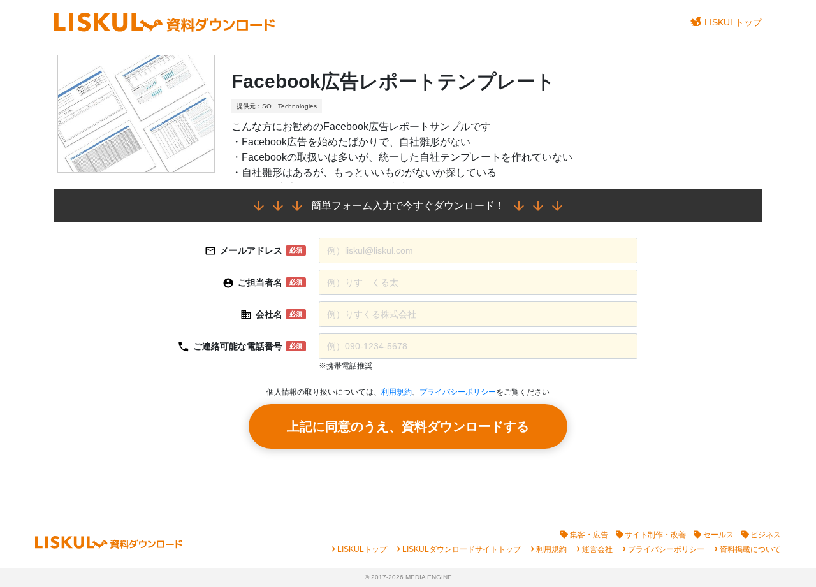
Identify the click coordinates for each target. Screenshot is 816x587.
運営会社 (597, 549)
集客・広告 (589, 534)
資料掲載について (750, 549)
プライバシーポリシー (457, 392)
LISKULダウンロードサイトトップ (461, 549)
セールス (718, 534)
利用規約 (396, 392)
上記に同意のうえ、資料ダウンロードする (408, 426)
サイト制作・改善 (655, 534)
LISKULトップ (733, 22)
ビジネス (765, 534)
